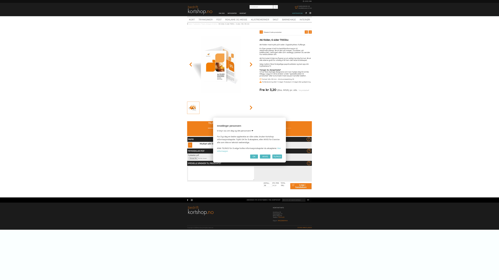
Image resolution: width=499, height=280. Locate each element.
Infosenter (232, 13)
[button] (193, 108)
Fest (219, 19)
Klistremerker (260, 19)
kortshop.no (297, 13)
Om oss (222, 13)
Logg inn (308, 1)
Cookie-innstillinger (304, 227)
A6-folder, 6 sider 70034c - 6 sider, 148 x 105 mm (234, 24)
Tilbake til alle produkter (273, 32)
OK (254, 156)
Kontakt (243, 13)
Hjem (190, 24)
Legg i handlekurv (301, 186)
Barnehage (289, 19)
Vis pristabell (304, 90)
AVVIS (265, 156)
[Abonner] (308, 200)
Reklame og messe (236, 19)
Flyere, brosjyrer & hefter (209, 24)
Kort (192, 19)
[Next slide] (251, 64)
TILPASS (277, 156)
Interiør (305, 19)
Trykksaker (206, 19)
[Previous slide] (191, 64)
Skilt (275, 19)
